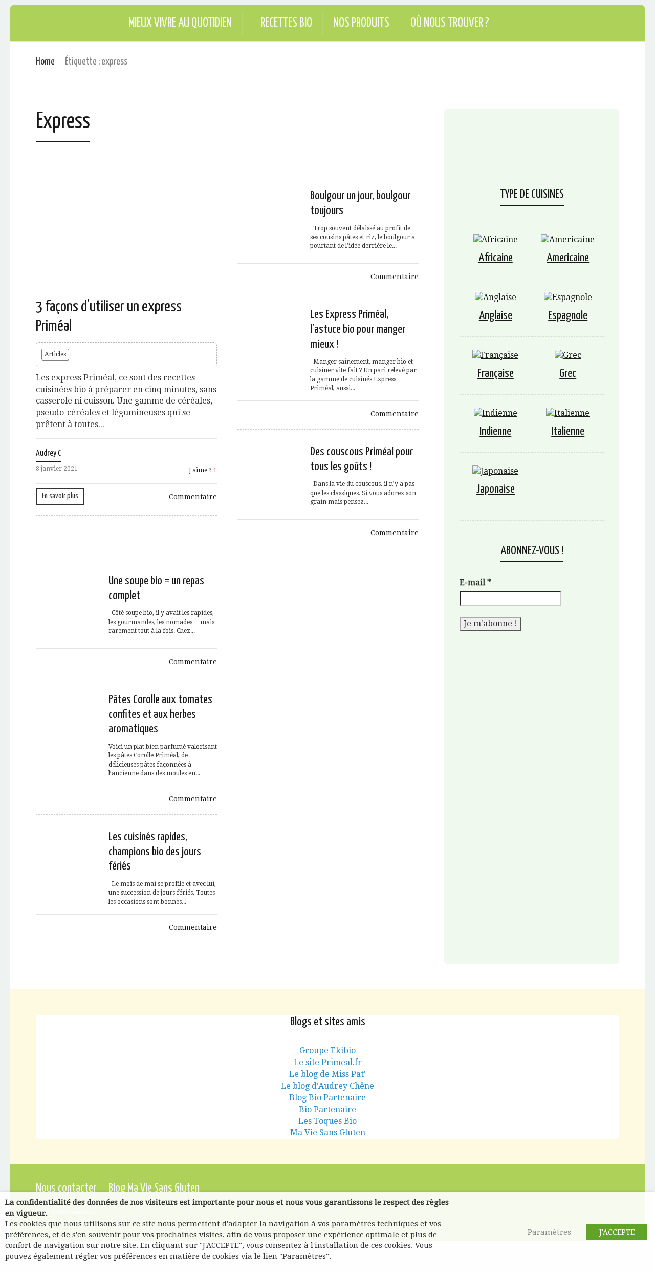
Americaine (568, 258)
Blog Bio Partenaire (327, 1098)
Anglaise (495, 316)
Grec (567, 373)
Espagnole (567, 316)
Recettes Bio (286, 23)
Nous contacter (66, 1188)
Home (45, 62)
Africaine (495, 258)
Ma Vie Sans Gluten (327, 1132)
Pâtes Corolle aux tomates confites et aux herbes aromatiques (160, 714)
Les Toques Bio (327, 1121)
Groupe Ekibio (327, 1050)
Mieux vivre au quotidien (180, 23)
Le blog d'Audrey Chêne (327, 1086)
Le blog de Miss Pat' (327, 1074)
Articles (55, 354)
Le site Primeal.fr (328, 1062)
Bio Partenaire (327, 1109)
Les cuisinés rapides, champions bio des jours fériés (154, 852)
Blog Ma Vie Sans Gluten (154, 1188)
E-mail (475, 582)
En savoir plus (60, 496)
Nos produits (361, 23)
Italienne (567, 431)
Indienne (495, 431)
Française (495, 373)
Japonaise (495, 489)
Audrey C (48, 453)
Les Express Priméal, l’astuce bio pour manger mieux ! (357, 329)
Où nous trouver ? (449, 23)
